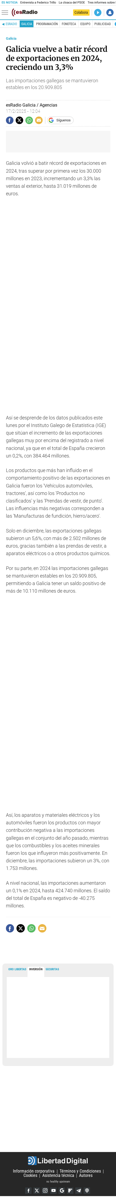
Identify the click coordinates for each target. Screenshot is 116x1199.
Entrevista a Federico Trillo (38, 2)
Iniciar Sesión (110, 12)
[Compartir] (9, 120)
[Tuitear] (19, 120)
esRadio (11, 24)
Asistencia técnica (58, 1175)
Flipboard (70, 1190)
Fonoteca (69, 24)
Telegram (78, 1190)
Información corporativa (33, 1171)
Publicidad (102, 24)
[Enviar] (29, 120)
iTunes (87, 1190)
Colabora (81, 12)
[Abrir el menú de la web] (6, 12)
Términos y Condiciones (80, 1171)
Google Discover (62, 1190)
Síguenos (63, 120)
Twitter (36, 1190)
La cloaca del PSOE (72, 2)
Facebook (28, 1190)
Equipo (85, 24)
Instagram (45, 1190)
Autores (86, 1175)
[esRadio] (24, 12)
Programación (47, 24)
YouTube (53, 1190)
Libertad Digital (58, 1160)
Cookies (30, 1175)
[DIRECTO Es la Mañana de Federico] (97, 12)
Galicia (26, 24)
